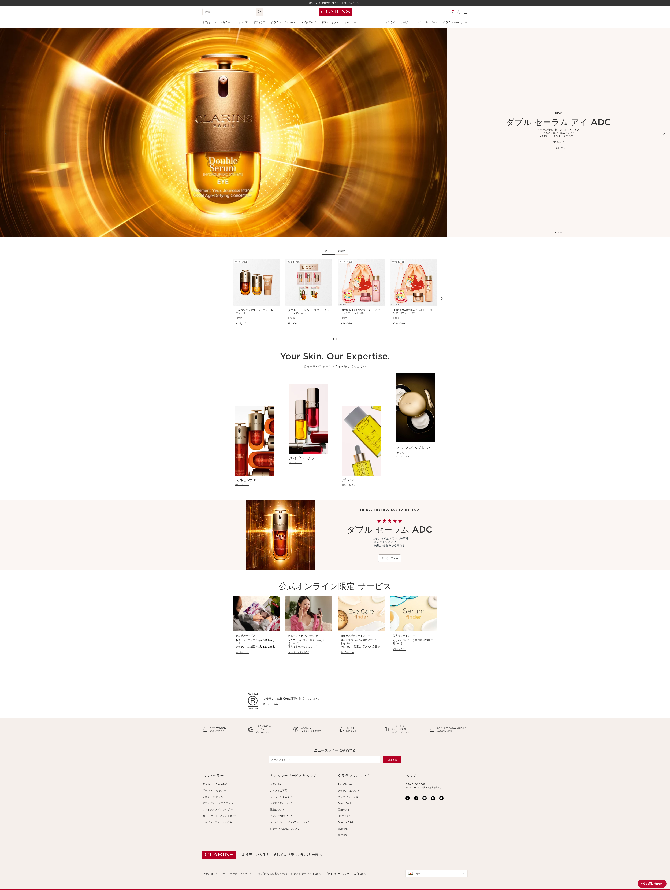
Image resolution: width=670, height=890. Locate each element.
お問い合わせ (277, 784)
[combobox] (436, 873)
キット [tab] (328, 251)
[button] (233, 775)
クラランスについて (349, 790)
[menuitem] (451, 12)
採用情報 (343, 828)
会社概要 (343, 834)
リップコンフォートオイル (217, 822)
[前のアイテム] (5, 132)
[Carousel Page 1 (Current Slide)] (555, 232)
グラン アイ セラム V (214, 790)
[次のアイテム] (664, 132)
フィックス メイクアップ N (217, 809)
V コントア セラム (212, 797)
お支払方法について (281, 803)
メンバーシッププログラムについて (289, 822)
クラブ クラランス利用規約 (306, 873)
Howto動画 (344, 815)
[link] (254, 484)
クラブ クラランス (348, 797)
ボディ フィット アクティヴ (217, 803)
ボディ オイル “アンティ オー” (219, 815)
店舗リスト (344, 809)
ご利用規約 (360, 873)
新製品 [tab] (341, 251)
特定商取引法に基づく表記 (272, 873)
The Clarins (345, 784)
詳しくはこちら (558, 148)
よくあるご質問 (278, 790)
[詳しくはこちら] (223, 132)
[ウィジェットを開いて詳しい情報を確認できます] (652, 884)
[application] (256, 628)
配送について (277, 809)
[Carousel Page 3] (561, 232)
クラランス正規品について (284, 828)
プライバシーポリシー (337, 873)
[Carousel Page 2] (558, 232)
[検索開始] (259, 12)
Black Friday (346, 803)
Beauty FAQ (345, 822)
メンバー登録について (282, 815)
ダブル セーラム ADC (214, 784)
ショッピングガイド (281, 797)
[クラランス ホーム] (335, 12)
